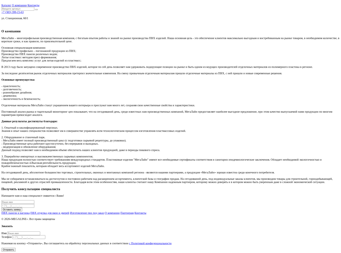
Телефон (6, 236)
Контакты (33, 5)
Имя (4, 233)
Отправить (8, 249)
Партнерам (127, 212)
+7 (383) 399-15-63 (12, 12)
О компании (19, 5)
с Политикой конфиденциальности (150, 243)
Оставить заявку (12, 209)
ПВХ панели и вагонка (15, 212)
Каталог (6, 5)
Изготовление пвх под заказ (87, 212)
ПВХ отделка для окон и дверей (49, 212)
